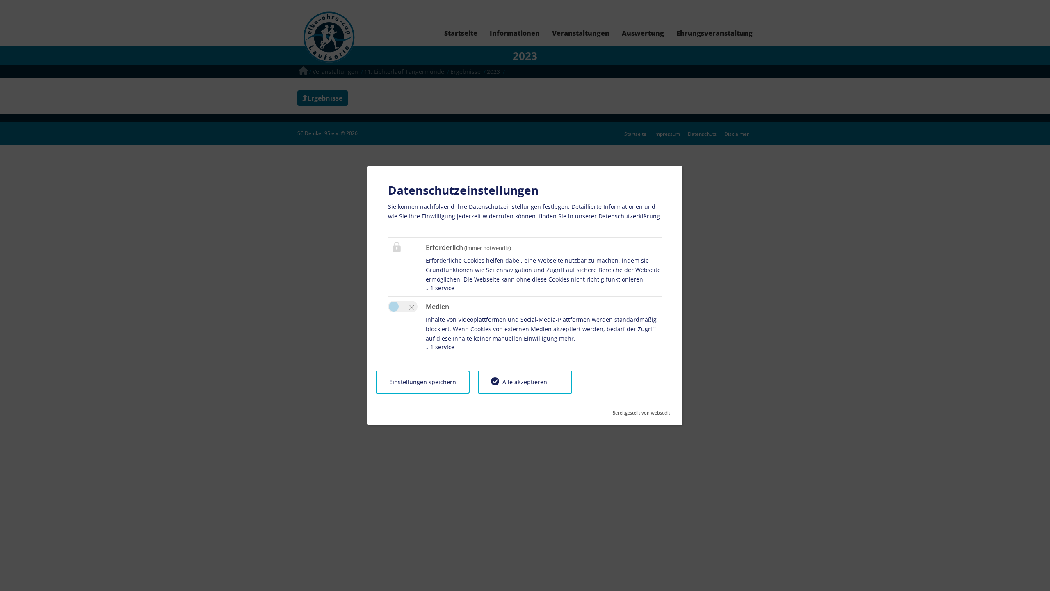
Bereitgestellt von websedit (641, 410)
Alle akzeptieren (524, 382)
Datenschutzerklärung (629, 216)
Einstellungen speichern (422, 382)
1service (440, 288)
